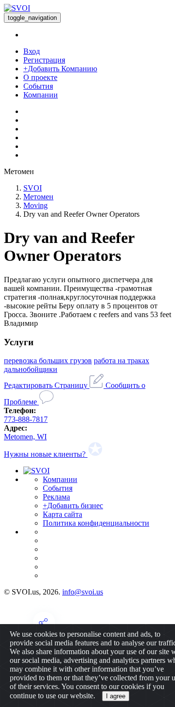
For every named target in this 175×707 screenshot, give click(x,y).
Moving (35, 205)
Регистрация (44, 60)
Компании (40, 95)
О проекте (40, 77)
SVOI (32, 188)
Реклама (56, 497)
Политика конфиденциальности (96, 523)
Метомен (38, 197)
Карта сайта (62, 514)
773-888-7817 (26, 419)
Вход (31, 51)
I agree (115, 696)
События (38, 86)
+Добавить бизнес (73, 505)
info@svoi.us (82, 592)
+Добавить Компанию (60, 68)
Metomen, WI (25, 437)
